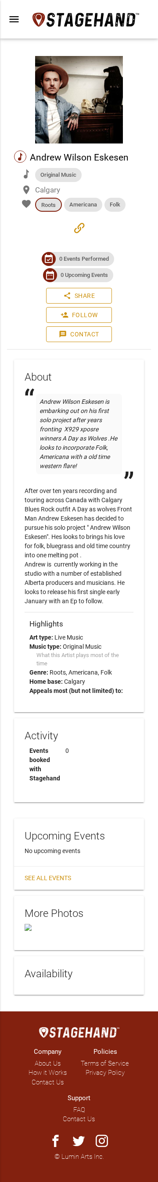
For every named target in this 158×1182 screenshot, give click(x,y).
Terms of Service (105, 1063)
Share (79, 296)
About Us (48, 1063)
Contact (79, 334)
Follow (79, 315)
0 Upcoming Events (84, 275)
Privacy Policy (105, 1073)
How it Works (48, 1073)
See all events (48, 877)
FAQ (79, 1110)
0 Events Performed (84, 258)
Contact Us (48, 1082)
